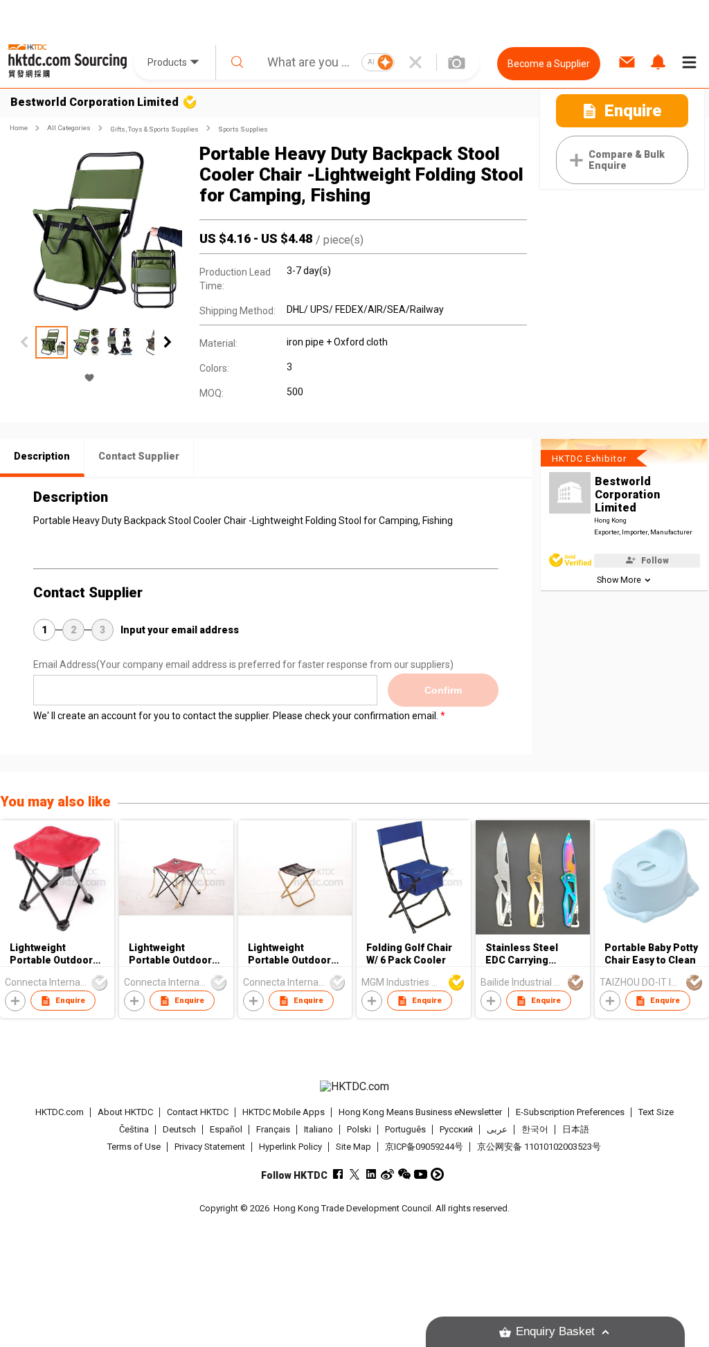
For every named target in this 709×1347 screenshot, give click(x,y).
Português (405, 1129)
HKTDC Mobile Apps (283, 1112)
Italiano (318, 1129)
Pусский (456, 1129)
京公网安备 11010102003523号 (539, 1146)
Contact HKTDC (197, 1112)
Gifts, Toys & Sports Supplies (154, 129)
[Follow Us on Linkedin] (370, 1174)
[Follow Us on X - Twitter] (354, 1174)
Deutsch (179, 1129)
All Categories (69, 128)
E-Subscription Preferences (570, 1112)
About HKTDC (125, 1112)
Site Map (353, 1146)
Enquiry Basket (555, 1331)
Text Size (656, 1112)
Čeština (134, 1129)
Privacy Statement (209, 1146)
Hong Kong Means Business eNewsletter (420, 1112)
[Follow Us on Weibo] (387, 1174)
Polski (359, 1129)
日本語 (575, 1129)
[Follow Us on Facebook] (337, 1174)
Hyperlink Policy (290, 1146)
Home (19, 128)
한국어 (534, 1129)
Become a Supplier (549, 63)
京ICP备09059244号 (424, 1146)
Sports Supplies (243, 129)
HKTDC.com (59, 1112)
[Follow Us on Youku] (437, 1174)
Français (273, 1129)
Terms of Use (134, 1146)
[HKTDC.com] (354, 1087)
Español (226, 1129)
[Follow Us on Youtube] (420, 1174)
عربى (497, 1129)
